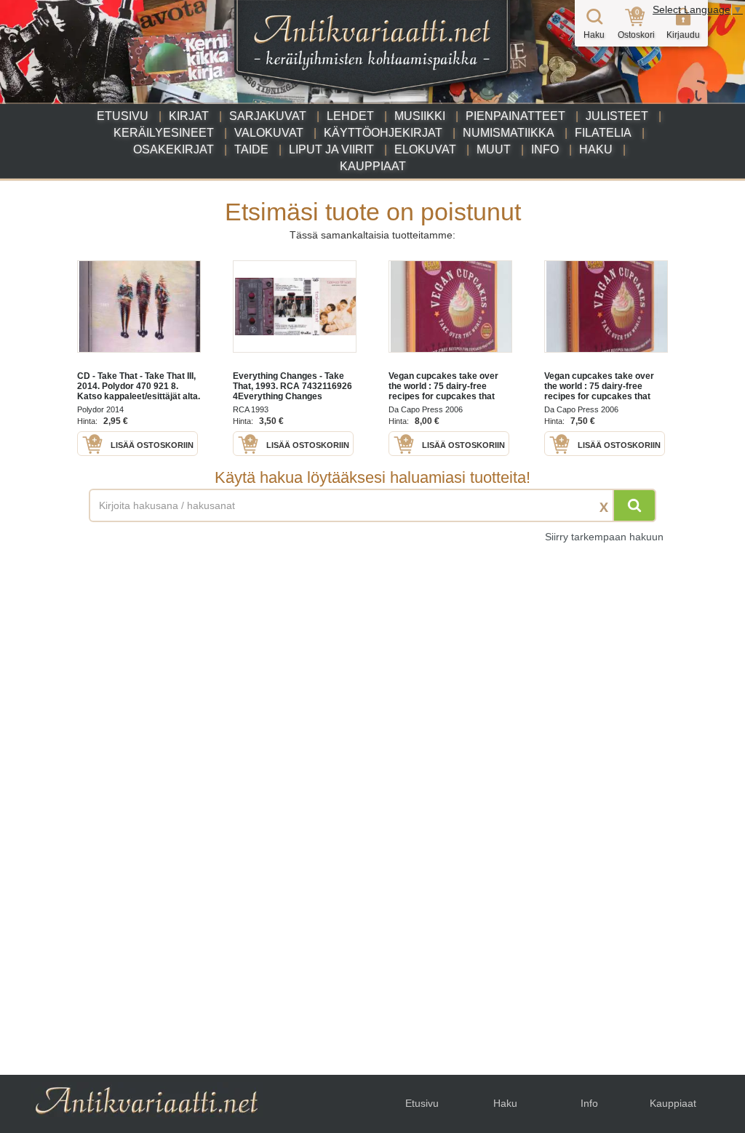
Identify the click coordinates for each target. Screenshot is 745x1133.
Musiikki (419, 116)
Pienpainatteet (515, 116)
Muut (494, 149)
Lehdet (350, 116)
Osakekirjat (173, 149)
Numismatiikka (508, 133)
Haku (596, 149)
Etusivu (122, 116)
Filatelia (603, 133)
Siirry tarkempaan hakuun (604, 537)
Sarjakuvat (267, 116)
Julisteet (617, 116)
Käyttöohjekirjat (383, 133)
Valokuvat (268, 133)
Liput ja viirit (331, 149)
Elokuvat (425, 149)
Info (545, 149)
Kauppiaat (373, 166)
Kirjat (189, 116)
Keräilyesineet (163, 133)
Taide (251, 149)
